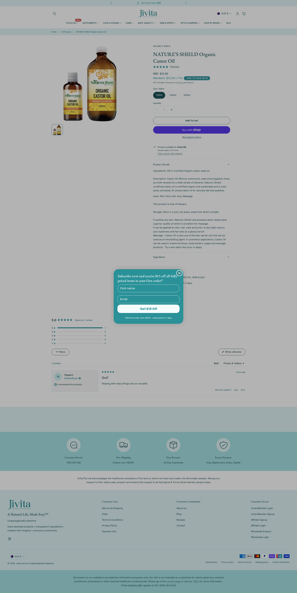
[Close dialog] (179, 273)
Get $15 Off (148, 309)
